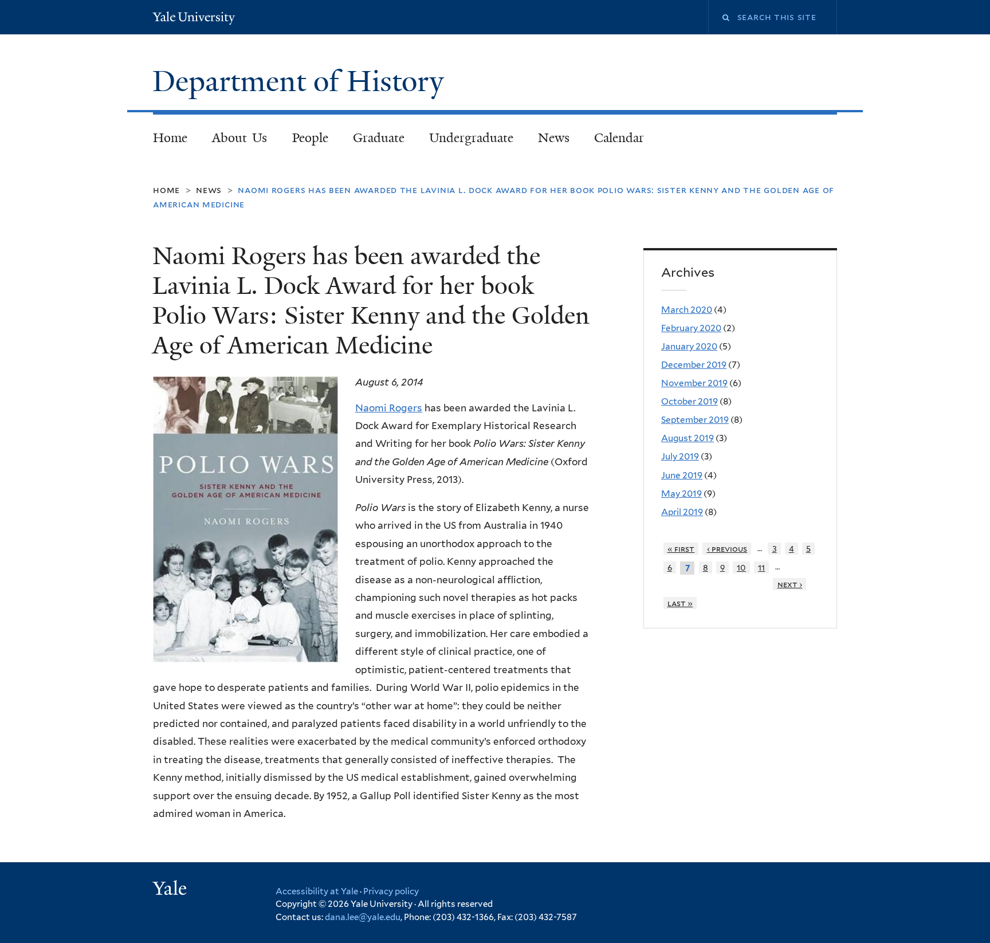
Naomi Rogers (388, 408)
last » (680, 603)
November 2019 (694, 383)
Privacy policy (391, 891)
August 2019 (687, 438)
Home (170, 137)
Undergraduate (471, 137)
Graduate (378, 137)
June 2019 (681, 475)
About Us (240, 137)
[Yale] (171, 889)
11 (761, 567)
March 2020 (686, 309)
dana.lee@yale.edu (362, 917)
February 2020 (691, 328)
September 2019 (695, 419)
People (310, 137)
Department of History (301, 81)
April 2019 (682, 511)
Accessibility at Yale (317, 891)
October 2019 (689, 401)
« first (681, 548)
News (553, 137)
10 (741, 567)
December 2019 (693, 364)
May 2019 (681, 493)
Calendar (619, 137)
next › (790, 584)
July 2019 (680, 456)
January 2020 (689, 346)
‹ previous (727, 548)
